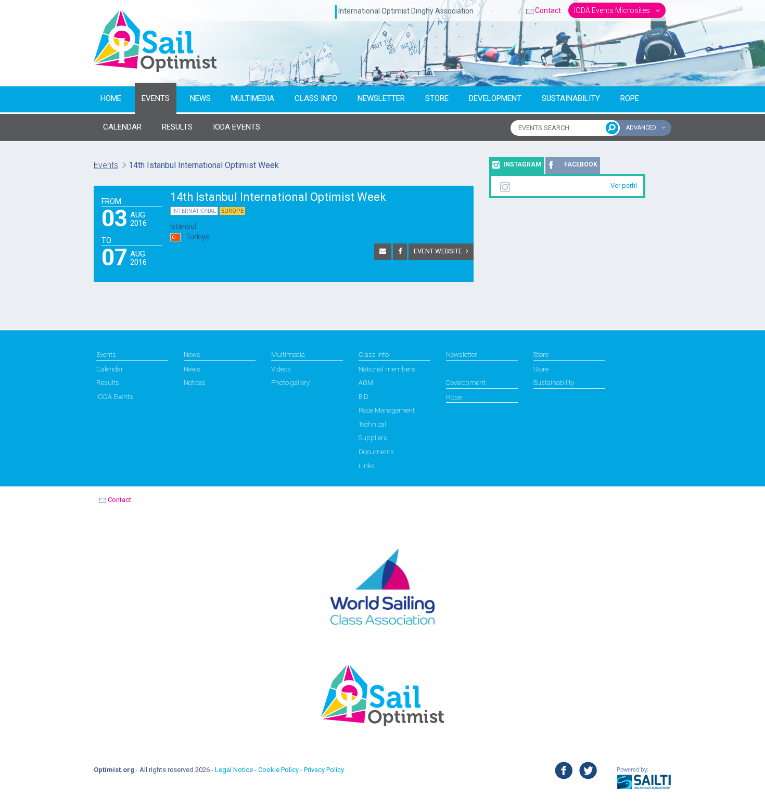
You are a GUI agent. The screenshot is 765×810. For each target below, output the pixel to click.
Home (110, 98)
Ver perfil (623, 185)
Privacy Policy (324, 770)
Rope (629, 98)
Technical (372, 424)
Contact (548, 10)
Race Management (387, 410)
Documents (376, 452)
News (200, 98)
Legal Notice (234, 770)
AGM (366, 383)
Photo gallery (290, 383)
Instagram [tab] (522, 164)
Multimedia (252, 98)
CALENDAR (122, 127)
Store (437, 98)
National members (387, 369)
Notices (195, 383)
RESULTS (177, 127)
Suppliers (373, 438)
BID (363, 397)
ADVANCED (642, 127)
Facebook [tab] (580, 164)
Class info (316, 98)
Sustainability (571, 98)
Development (495, 98)
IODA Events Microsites (613, 10)
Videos (281, 369)
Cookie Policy (278, 770)
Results (107, 383)
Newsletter (381, 98)
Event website (438, 251)
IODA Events (114, 397)
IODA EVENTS (236, 127)
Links (367, 466)
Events (156, 98)
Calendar (109, 369)
